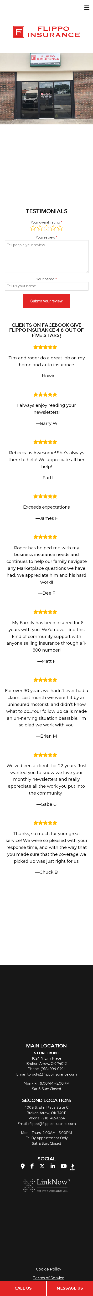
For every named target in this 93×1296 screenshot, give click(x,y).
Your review (45, 237)
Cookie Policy (48, 1269)
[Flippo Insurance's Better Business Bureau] (72, 1166)
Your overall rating (45, 222)
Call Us (23, 1288)
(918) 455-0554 (53, 1118)
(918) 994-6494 (53, 1069)
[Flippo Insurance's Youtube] (63, 1166)
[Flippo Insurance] (46, 31)
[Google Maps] (22, 1166)
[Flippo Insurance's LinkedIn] (52, 1166)
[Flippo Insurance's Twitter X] (42, 1166)
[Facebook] (32, 1166)
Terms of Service (48, 1278)
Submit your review (46, 301)
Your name (45, 279)
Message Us (70, 1288)
